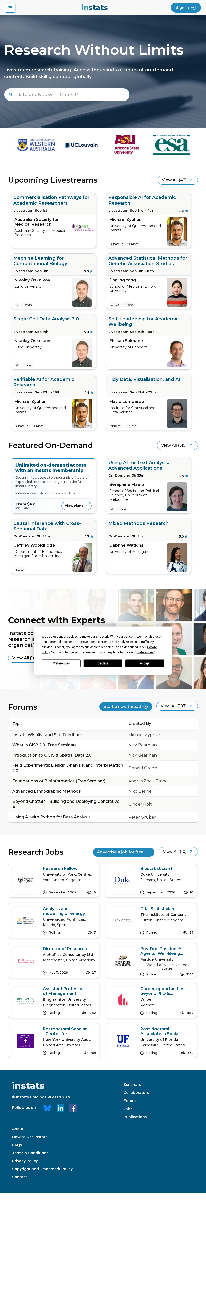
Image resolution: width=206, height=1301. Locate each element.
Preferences (61, 663)
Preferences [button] (145, 652)
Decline (103, 663)
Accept (145, 663)
